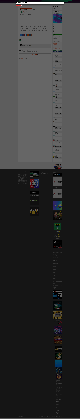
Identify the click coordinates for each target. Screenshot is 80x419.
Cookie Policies (45, 3)
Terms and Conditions (40, 3)
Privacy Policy (36, 3)
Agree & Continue (19, 5)
